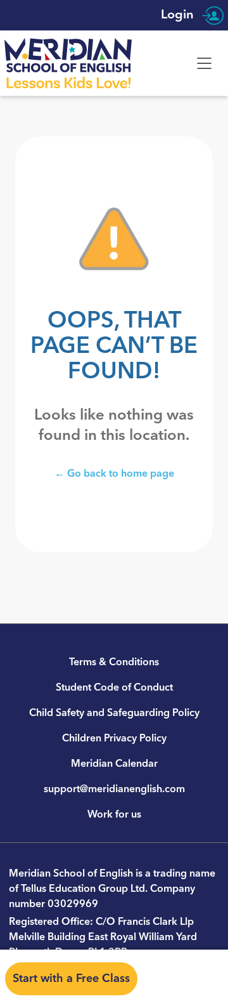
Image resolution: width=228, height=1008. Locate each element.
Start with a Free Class (71, 978)
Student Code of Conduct (114, 687)
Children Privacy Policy (114, 738)
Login (179, 15)
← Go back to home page (114, 473)
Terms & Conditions (114, 662)
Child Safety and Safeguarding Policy (114, 712)
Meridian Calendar (114, 763)
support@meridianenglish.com (114, 789)
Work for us (114, 814)
